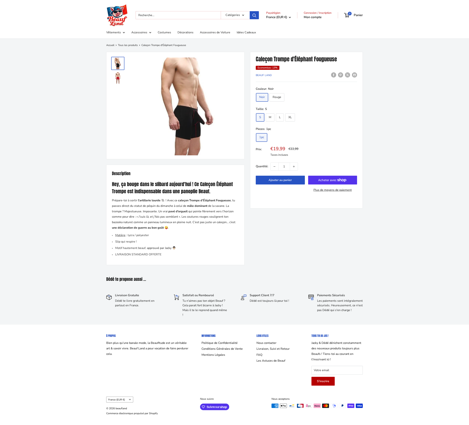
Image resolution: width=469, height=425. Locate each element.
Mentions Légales (213, 355)
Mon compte (313, 17)
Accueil (110, 45)
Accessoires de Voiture (215, 32)
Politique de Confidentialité (220, 343)
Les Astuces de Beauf (270, 361)
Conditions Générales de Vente (222, 349)
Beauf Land (264, 75)
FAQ (259, 355)
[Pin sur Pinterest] (340, 75)
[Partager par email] (354, 75)
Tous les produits (128, 45)
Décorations (185, 32)
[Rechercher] (254, 15)
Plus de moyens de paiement (332, 190)
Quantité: (262, 166)
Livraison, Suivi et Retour (273, 349)
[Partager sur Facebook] (333, 75)
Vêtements (113, 32)
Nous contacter (266, 343)
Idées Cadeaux (246, 32)
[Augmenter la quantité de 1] (294, 166)
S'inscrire (323, 381)
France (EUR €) (116, 399)
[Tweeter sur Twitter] (347, 75)
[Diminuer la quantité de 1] (274, 166)
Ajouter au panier (280, 180)
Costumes (164, 32)
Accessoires (139, 32)
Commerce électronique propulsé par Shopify (132, 413)
